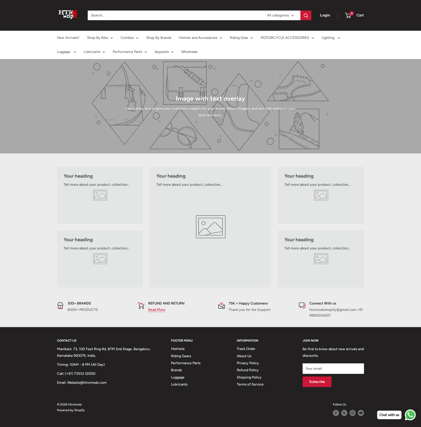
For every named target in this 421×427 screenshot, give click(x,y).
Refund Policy (248, 370)
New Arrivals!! (68, 38)
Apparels (162, 52)
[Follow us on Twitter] (344, 413)
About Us (244, 356)
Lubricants (92, 52)
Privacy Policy (248, 363)
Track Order (246, 349)
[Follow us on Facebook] (336, 413)
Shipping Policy (249, 377)
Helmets (177, 349)
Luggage (64, 52)
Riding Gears (181, 356)
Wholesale (189, 52)
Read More (156, 310)
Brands (176, 370)
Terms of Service (250, 384)
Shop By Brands (158, 38)
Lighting (328, 38)
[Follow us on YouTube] (361, 413)
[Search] (305, 15)
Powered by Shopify (71, 410)
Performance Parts (127, 52)
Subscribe (317, 382)
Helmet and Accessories (198, 38)
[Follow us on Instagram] (353, 413)
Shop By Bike (97, 38)
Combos (127, 38)
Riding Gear (239, 38)
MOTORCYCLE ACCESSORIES (285, 38)
